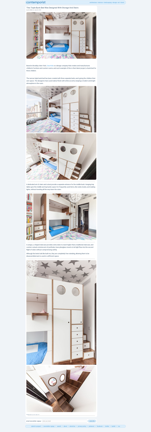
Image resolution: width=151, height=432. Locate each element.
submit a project (36, 426)
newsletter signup (48, 426)
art (119, 2)
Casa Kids (50, 66)
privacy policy (82, 426)
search (59, 426)
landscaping (108, 2)
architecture (93, 2)
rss (119, 426)
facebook (100, 426)
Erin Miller (30, 10)
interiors (100, 2)
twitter (107, 426)
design (115, 2)
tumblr (113, 426)
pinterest (91, 426)
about (65, 426)
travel (122, 2)
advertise (72, 426)
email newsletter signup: (33, 421)
